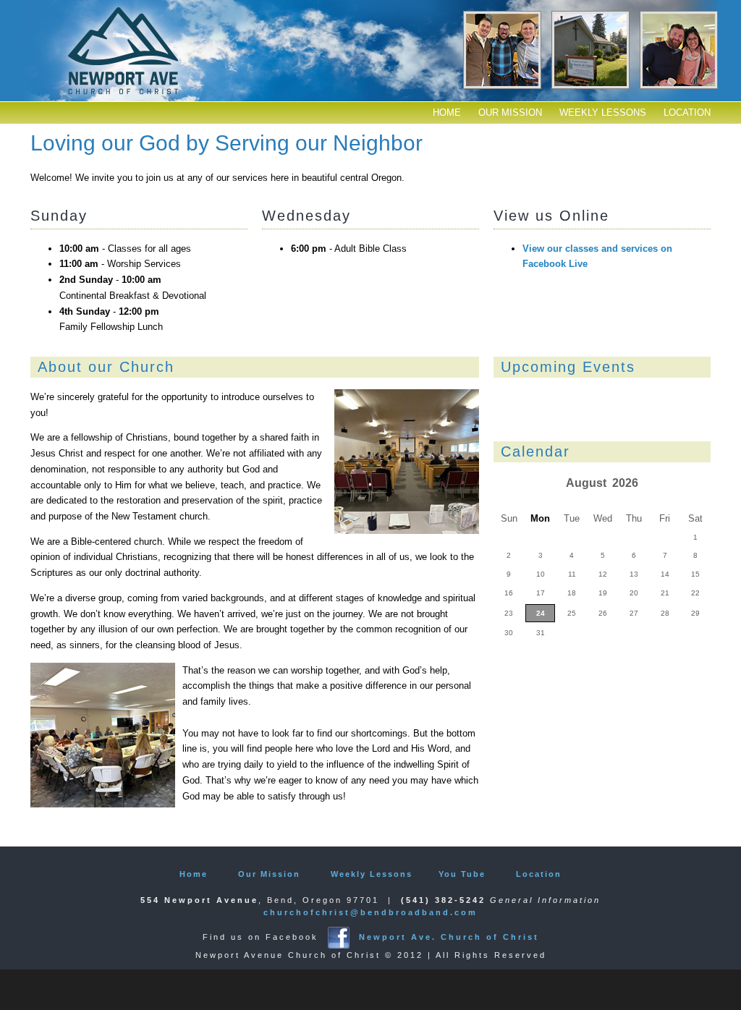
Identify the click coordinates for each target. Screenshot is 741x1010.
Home (447, 112)
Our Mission (510, 112)
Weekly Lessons (602, 112)
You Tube (462, 874)
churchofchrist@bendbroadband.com (370, 912)
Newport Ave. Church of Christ (449, 937)
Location (687, 112)
